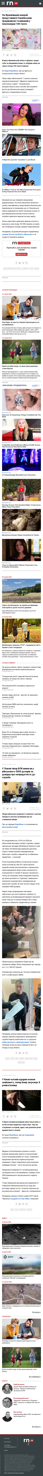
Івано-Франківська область (13, 268)
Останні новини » (9, 663)
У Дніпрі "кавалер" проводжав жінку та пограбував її (17, 724)
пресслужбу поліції (10, 827)
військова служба (31, 1058)
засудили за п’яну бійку (19, 1199)
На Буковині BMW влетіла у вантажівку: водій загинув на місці (20, 705)
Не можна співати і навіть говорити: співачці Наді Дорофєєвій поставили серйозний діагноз (21, 668)
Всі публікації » (35, 1377)
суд (16, 1209)
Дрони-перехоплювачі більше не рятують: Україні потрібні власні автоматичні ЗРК (25, 1389)
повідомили (29, 1135)
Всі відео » (36, 1312)
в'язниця (22, 1209)
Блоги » (5, 1381)
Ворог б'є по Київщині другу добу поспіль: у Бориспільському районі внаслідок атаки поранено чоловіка (19, 734)
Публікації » (6, 1316)
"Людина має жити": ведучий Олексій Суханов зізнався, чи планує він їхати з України (20, 677)
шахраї (25, 268)
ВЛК (17, 1058)
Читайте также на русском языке (35, 54)
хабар (22, 1058)
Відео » (5, 1218)
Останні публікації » (10, 290)
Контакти (7, 1442)
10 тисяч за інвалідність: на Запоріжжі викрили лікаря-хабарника (20, 754)
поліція (29, 1209)
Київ (12, 1209)
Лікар (12, 1058)
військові (21, 1062)
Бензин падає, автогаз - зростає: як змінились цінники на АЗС (20, 696)
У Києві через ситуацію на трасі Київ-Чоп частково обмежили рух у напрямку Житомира (20, 745)
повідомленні (8, 74)
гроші (31, 268)
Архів (6, 1450)
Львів (7, 1058)
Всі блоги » (36, 1427)
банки (37, 268)
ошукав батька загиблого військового (18, 234)
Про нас (6, 1438)
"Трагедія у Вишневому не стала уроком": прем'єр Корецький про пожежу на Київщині (21, 715)
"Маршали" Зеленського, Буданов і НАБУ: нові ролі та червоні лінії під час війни (27, 1402)
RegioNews (13, 71)
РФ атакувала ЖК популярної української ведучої (18, 687)
